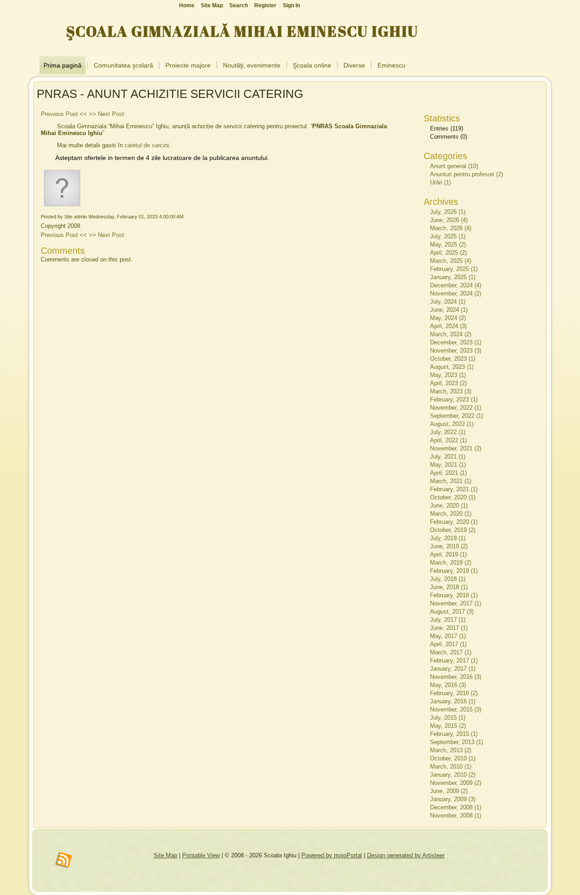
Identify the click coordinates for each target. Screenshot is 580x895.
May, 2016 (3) (448, 685)
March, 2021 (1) (450, 481)
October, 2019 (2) (452, 530)
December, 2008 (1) (455, 807)
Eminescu (391, 65)
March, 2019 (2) (450, 562)
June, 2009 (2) (449, 791)
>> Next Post (106, 114)
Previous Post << (64, 114)
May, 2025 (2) (448, 244)
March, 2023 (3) (450, 391)
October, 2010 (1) (452, 758)
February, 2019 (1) (454, 570)
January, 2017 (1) (452, 668)
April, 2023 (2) (448, 383)
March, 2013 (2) (450, 750)
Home (186, 5)
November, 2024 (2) (455, 293)
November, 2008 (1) (455, 815)
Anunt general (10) (454, 166)
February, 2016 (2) (454, 693)
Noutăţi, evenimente (251, 65)
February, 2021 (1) (454, 489)
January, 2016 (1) (452, 701)
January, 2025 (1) (452, 277)
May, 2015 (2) (448, 725)
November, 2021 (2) (455, 448)
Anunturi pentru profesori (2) (466, 174)
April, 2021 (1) (448, 472)
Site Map (165, 855)
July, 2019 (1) (447, 538)
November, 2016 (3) (455, 676)
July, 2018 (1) (447, 579)
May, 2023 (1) (448, 375)
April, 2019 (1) (448, 554)
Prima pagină (63, 65)
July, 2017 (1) (447, 619)
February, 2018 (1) (454, 595)
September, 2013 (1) (456, 742)
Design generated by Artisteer (406, 855)
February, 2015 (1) (454, 734)
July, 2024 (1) (447, 301)
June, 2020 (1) (449, 505)
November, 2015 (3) (455, 709)
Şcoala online (312, 65)
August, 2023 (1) (452, 366)
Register (265, 5)
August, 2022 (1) (452, 424)
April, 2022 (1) (448, 440)
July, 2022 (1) (447, 432)
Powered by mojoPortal (331, 855)
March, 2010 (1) (450, 766)
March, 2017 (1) (450, 652)
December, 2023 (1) (455, 342)
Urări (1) (440, 182)
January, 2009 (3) (452, 799)
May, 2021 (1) (448, 464)
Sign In (291, 5)
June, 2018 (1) (449, 587)
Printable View (201, 855)
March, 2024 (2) (450, 334)
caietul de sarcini (147, 145)
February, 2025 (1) (454, 269)
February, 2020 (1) (454, 521)
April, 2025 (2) (448, 252)
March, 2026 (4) (450, 228)
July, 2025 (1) (447, 236)
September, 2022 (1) (456, 415)
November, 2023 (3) (455, 350)
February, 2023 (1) (454, 399)
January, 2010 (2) (452, 774)
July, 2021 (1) (447, 456)
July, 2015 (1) (447, 717)
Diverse (354, 65)
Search (238, 5)
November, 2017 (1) (455, 603)
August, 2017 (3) (452, 611)
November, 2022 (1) (455, 407)
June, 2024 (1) (449, 309)
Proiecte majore (188, 65)
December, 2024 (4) (455, 285)
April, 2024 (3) (448, 326)
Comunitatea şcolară (123, 65)
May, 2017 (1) (448, 636)
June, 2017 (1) (449, 627)
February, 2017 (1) (454, 660)
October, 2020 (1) (452, 497)
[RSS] (64, 860)
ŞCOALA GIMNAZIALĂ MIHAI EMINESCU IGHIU (242, 31)
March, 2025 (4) (450, 260)
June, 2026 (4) (449, 220)
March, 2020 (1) (450, 513)
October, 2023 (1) (452, 358)
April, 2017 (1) (448, 644)
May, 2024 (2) (448, 317)
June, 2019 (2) (449, 546)
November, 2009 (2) (455, 782)
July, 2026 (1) (447, 211)
